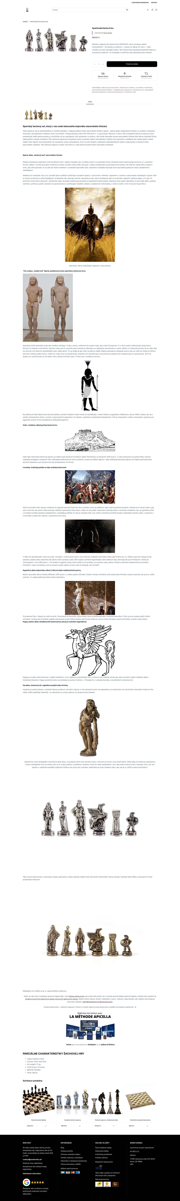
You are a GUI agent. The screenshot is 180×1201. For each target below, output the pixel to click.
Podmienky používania (103, 1154)
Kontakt (154, 2)
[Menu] (156, 10)
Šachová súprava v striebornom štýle (106, 1120)
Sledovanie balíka (102, 1151)
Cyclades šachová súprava (72, 1120)
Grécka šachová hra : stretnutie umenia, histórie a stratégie (126, 87)
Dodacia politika (67, 1151)
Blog (62, 1148)
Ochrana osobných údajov (70, 1154)
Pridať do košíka (132, 64)
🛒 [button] (46, 1126)
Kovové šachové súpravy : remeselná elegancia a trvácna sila (118, 90)
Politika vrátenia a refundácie (72, 1158)
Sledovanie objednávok (140, 2)
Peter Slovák (108, 33)
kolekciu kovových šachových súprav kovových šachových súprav (51, 999)
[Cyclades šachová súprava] (72, 1100)
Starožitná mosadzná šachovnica (140, 1120)
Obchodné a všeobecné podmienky (74, 1161)
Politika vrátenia (101, 1158)
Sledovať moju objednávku (33, 1163)
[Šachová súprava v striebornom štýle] (106, 1100)
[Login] (148, 10)
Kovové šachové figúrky (38, 1120)
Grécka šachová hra (76, 996)
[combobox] (88, 10)
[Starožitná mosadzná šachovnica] (140, 1100)
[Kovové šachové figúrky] (39, 1100)
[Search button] (127, 9)
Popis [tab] (90, 102)
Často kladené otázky (103, 1148)
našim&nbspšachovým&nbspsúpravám (97, 1002)
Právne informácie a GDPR (71, 1164)
